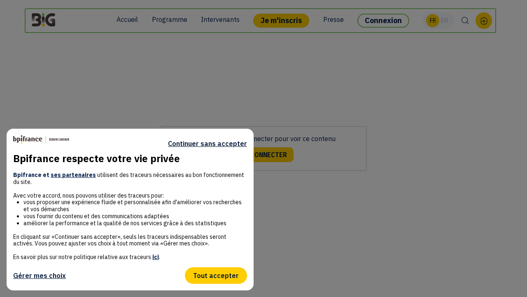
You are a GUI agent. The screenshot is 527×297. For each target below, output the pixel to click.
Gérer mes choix (39, 275)
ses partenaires (73, 175)
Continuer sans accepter (207, 143)
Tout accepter (216, 275)
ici (155, 257)
